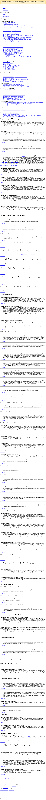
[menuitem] (6, 7)
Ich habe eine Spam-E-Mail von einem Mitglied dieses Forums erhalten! (16, 86)
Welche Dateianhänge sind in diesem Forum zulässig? (13, 108)
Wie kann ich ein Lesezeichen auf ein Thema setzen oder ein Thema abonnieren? (18, 103)
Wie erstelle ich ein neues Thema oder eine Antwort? (13, 45)
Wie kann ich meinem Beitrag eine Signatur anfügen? (13, 48)
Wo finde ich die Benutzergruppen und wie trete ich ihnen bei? (15, 77)
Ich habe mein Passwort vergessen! (9, 28)
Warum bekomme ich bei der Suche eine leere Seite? (13, 97)
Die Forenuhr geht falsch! (8, 36)
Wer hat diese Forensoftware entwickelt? (10, 113)
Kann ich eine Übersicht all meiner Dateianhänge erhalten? (14, 110)
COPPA (23, 156)
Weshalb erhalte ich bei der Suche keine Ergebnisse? (13, 96)
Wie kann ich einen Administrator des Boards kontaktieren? (14, 116)
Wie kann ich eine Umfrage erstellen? (10, 49)
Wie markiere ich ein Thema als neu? (10, 58)
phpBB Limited (29, 736)
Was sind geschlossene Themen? (9, 69)
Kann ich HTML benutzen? (8, 63)
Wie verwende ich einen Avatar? (9, 40)
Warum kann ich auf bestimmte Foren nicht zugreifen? (13, 52)
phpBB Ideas (16, 746)
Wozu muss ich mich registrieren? (9, 22)
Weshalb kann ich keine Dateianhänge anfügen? (12, 53)
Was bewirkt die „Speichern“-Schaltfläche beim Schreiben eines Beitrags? (17, 56)
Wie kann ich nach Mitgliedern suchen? (10, 98)
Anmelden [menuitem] (6, 10)
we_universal (5, 788)
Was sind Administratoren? (8, 73)
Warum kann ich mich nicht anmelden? (10, 26)
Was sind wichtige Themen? (8, 68)
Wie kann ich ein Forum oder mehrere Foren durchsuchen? (14, 95)
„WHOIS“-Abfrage (8, 755)
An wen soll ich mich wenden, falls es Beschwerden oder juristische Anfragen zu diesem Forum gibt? (22, 115)
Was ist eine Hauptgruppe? (8, 80)
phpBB (6, 784)
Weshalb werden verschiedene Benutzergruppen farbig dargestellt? (15, 79)
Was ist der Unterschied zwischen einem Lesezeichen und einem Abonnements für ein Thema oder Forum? (23, 102)
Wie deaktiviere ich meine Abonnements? (11, 105)
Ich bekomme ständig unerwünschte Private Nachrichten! (13, 85)
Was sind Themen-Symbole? (8, 70)
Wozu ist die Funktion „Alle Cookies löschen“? (12, 31)
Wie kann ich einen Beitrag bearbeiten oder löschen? (13, 47)
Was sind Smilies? (6, 64)
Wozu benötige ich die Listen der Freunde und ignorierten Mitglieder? (16, 89)
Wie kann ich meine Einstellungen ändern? (11, 34)
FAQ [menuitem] (4, 14)
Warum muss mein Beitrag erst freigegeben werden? (13, 57)
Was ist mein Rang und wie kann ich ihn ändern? (12, 41)
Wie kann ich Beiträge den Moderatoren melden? (12, 55)
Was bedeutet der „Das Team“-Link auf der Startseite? (13, 81)
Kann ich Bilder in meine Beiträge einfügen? (11, 65)
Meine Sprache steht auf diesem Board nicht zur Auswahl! (14, 38)
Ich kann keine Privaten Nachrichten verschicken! (12, 84)
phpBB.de (19, 740)
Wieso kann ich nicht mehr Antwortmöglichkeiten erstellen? (14, 50)
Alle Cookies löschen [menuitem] (7, 780)
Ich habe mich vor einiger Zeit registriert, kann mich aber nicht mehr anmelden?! (18, 27)
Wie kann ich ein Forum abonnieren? (10, 104)
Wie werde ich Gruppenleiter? (8, 78)
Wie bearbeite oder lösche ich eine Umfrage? (11, 51)
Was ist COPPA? (6, 23)
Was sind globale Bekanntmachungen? (10, 66)
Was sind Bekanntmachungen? (8, 67)
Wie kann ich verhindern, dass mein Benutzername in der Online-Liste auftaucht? (18, 35)
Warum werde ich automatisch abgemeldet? (11, 30)
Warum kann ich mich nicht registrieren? (10, 24)
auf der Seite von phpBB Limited (37, 738)
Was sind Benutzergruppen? (8, 76)
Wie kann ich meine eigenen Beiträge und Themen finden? (14, 99)
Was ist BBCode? (6, 62)
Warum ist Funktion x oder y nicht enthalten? (11, 114)
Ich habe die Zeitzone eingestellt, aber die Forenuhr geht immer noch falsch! (17, 37)
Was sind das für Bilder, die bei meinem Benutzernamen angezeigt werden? (17, 39)
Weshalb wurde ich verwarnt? (8, 54)
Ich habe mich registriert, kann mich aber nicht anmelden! (14, 25)
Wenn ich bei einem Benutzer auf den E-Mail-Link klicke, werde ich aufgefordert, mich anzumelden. (22, 42)
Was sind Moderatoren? (7, 74)
